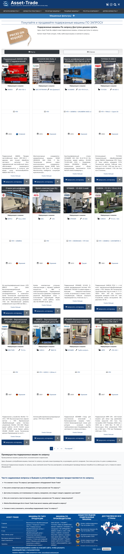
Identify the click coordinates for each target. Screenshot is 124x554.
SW (69, 543)
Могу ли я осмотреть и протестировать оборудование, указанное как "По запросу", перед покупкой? (38, 498)
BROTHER (11, 350)
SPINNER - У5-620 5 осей (77, 188)
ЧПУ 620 (86, 241)
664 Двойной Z (55, 89)
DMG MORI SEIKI (56, 537)
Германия (53, 134)
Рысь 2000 (22, 219)
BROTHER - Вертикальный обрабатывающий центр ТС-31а (15, 322)
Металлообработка (11, 11)
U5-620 (84, 219)
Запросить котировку (13, 182)
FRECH (67, 541)
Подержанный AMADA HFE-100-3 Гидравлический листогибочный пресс (15, 61)
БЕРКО (10, 219)
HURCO (41, 350)
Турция (84, 263)
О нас (3, 531)
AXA (64, 531)
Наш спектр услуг (7, 534)
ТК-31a (23, 350)
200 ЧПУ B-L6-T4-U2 (85, 89)
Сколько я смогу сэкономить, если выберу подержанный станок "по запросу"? (31, 508)
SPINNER (73, 219)
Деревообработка (110, 11)
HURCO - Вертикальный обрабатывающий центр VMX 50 (46, 322)
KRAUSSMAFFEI (62, 543)
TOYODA (103, 89)
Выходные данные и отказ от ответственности (11, 539)
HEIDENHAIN (77, 241)
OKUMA (67, 535)
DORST (53, 543)
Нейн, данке (97, 549)
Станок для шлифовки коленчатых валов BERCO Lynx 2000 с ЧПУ (15, 190)
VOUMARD (71, 89)
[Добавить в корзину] (26, 181)
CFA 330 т (115, 350)
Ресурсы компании (90, 11)
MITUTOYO (60, 541)
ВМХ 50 (53, 350)
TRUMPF (63, 522)
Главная (4, 523)
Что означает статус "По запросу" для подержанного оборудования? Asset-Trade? (32, 482)
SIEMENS (73, 111)
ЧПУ (16, 111)
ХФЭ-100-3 (22, 89)
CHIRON (103, 219)
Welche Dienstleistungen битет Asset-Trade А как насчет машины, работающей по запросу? (35, 503)
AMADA (10, 89)
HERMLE (53, 545)
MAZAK (53, 527)
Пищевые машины (71, 11)
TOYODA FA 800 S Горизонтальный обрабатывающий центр (108, 61)
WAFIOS (60, 535)
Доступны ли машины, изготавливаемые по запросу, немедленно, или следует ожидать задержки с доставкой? (42, 493)
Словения (22, 134)
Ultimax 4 (53, 372)
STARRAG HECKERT (57, 539)
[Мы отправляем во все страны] (112, 528)
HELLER (65, 537)
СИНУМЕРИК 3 (116, 241)
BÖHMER (71, 350)
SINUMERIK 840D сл (84, 111)
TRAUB (67, 539)
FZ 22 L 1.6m (115, 219)
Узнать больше (15, 176)
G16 (53, 219)
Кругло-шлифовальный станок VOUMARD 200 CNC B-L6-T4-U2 (77, 61)
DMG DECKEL (55, 522)
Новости (4, 527)
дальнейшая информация (50, 552)
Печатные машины (52, 11)
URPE (103, 350)
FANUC (107, 111)
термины (4, 544)
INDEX (53, 541)
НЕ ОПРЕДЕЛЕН (64, 529)
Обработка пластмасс (32, 11)
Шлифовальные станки (33, 545)
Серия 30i (115, 111)
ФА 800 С (115, 89)
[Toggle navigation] (111, 4)
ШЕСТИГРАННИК (41, 89)
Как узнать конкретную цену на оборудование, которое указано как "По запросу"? (32, 488)
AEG (42, 219)
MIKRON (59, 527)
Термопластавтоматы (33, 535)
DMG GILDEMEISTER (64, 525)
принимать (106, 549)
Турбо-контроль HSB (85, 350)
